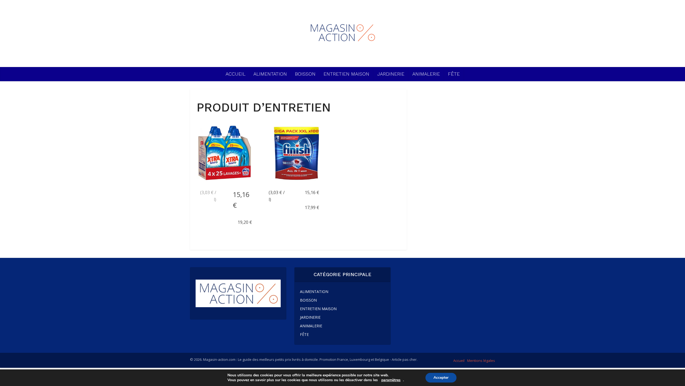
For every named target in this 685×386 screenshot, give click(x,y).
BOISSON (305, 74)
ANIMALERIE (426, 74)
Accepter (440, 377)
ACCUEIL (235, 74)
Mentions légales (481, 360)
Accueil (459, 360)
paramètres (391, 380)
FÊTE (454, 74)
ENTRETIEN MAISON (346, 74)
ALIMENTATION (270, 74)
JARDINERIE (390, 74)
